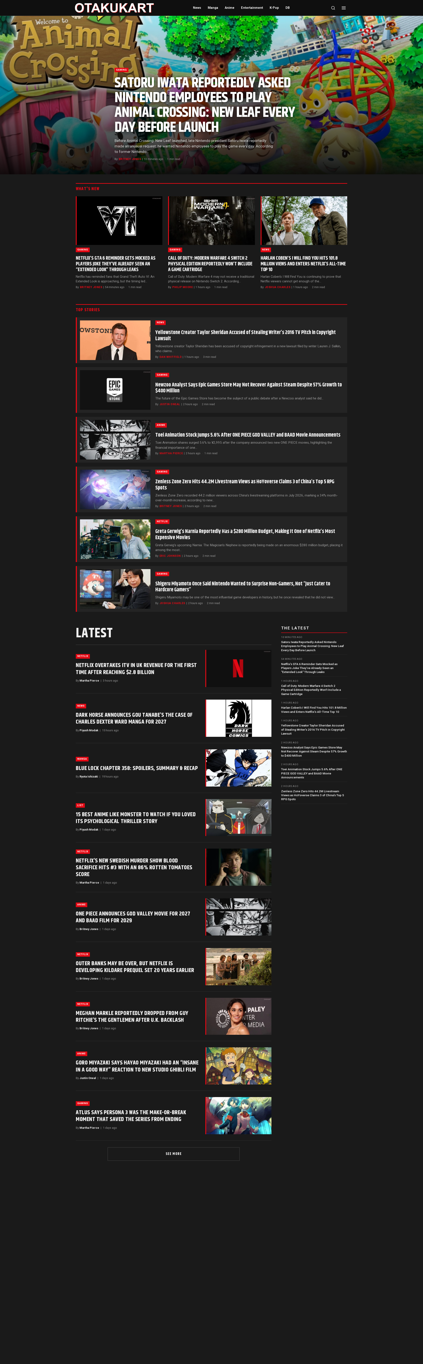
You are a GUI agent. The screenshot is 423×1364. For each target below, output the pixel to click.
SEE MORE (174, 1154)
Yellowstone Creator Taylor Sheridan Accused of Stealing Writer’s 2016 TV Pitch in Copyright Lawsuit (245, 336)
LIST (80, 805)
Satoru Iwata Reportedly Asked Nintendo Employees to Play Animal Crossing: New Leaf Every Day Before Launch (205, 105)
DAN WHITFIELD (171, 356)
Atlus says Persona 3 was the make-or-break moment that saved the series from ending (131, 1116)
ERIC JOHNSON (170, 555)
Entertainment (252, 8)
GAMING (121, 69)
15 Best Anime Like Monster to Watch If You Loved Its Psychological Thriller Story (136, 818)
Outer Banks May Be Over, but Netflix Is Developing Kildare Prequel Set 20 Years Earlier (135, 967)
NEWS (265, 249)
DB (288, 8)
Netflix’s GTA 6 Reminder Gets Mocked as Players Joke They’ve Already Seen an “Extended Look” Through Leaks (116, 264)
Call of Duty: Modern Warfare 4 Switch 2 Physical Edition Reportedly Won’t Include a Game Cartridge (210, 264)
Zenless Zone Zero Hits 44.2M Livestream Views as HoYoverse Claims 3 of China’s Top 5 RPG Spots (244, 485)
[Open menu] (343, 8)
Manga (213, 8)
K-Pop (274, 8)
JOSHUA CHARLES (278, 287)
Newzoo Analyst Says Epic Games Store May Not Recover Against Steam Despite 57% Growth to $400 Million (248, 388)
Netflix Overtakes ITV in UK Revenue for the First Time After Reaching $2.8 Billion (136, 669)
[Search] (333, 8)
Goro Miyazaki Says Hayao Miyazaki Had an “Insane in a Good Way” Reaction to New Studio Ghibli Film (137, 1066)
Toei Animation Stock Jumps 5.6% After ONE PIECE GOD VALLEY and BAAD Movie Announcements (247, 435)
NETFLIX (162, 521)
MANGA (82, 758)
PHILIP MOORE (182, 287)
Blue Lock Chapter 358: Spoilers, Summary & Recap (137, 768)
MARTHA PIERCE (171, 453)
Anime (229, 8)
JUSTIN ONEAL (170, 404)
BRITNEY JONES (130, 159)
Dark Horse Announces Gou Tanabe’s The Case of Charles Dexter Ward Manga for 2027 (134, 718)
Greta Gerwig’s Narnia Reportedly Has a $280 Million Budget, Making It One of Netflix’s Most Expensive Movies (245, 535)
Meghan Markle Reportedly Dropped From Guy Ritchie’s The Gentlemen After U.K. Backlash (132, 1017)
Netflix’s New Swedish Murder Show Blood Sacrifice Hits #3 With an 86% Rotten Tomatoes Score (134, 867)
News (197, 8)
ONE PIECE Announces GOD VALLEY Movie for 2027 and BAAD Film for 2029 (133, 917)
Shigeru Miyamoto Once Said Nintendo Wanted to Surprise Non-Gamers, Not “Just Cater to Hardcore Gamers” (242, 587)
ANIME (161, 425)
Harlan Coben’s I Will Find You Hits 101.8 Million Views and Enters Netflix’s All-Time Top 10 (303, 264)
